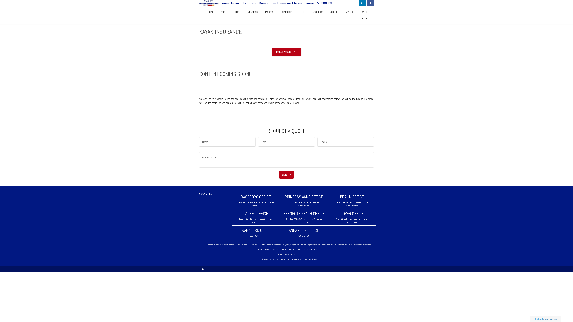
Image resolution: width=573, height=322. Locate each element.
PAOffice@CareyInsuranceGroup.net (304, 202)
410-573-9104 (304, 235)
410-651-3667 (304, 205)
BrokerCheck (312, 259)
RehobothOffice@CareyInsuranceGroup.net (304, 219)
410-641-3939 (352, 205)
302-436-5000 (256, 235)
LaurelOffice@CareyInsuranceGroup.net (255, 219)
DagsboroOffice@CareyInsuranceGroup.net (256, 202)
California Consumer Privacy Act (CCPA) (280, 245)
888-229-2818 (326, 3)
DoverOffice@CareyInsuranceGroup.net (352, 219)
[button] (210, 11)
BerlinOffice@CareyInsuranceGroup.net (352, 202)
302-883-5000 (352, 222)
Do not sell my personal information (358, 245)
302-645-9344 (304, 222)
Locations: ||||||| (267, 3)
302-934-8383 (256, 205)
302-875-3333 (256, 222)
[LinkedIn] (362, 3)
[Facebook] (370, 3)
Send (284, 174)
